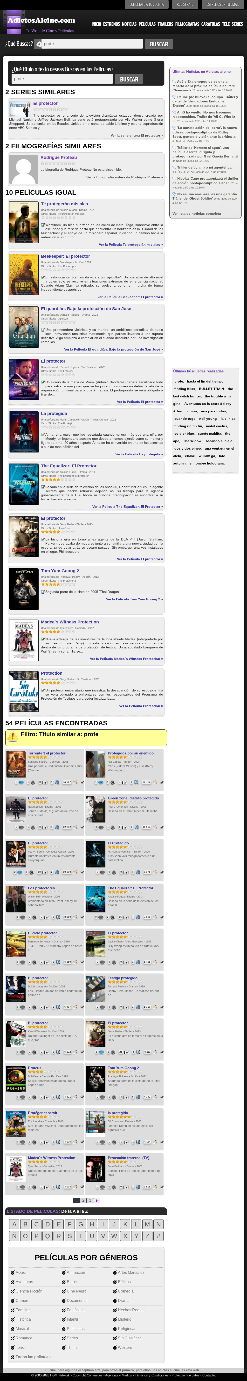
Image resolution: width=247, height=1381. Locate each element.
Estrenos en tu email (222, 4)
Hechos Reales (131, 1310)
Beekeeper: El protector (65, 256)
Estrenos (111, 24)
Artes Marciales (131, 1272)
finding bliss (184, 389)
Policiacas (76, 1329)
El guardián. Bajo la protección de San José (86, 308)
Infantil (72, 1319)
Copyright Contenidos (88, 1375)
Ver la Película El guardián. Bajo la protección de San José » (113, 349)
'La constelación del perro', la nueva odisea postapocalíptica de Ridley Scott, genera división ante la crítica (204, 132)
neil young (208, 419)
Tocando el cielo (219, 441)
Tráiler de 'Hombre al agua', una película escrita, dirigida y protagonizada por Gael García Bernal (203, 152)
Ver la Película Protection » (141, 706)
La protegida (54, 413)
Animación (76, 1272)
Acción (21, 1272)
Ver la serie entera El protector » (137, 135)
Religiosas (127, 1329)
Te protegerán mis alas (64, 203)
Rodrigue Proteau (59, 157)
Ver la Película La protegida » (139, 454)
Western (125, 1347)
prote (178, 381)
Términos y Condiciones (152, 1375)
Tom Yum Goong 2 (60, 570)
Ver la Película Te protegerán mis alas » (131, 244)
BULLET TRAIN (211, 389)
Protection (51, 673)
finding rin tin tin (188, 426)
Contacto (208, 1375)
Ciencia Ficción (29, 1291)
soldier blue (184, 433)
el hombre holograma (207, 463)
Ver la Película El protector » (140, 402)
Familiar (23, 1310)
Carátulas (210, 24)
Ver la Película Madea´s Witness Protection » (126, 659)
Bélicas (124, 1282)
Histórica (23, 1319)
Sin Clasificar (129, 1338)
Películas (147, 24)
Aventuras (24, 1282)
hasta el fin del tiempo (205, 381)
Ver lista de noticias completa (196, 213)
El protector (45, 103)
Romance (24, 1338)
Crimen (22, 1301)
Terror (21, 1347)
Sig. (96, 1200)
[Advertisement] (205, 292)
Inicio (96, 24)
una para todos (213, 411)
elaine (190, 456)
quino (192, 411)
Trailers (165, 24)
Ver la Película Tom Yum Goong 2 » (134, 599)
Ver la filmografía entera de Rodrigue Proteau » (124, 177)
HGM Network (60, 1375)
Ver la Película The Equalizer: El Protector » (127, 506)
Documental (77, 1301)
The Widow (192, 441)
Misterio (124, 1319)
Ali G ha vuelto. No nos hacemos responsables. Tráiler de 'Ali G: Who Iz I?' (203, 116)
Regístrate (185, 4)
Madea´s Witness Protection (70, 622)
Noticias (129, 24)
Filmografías (187, 24)
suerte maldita (209, 433)
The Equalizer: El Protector (68, 466)
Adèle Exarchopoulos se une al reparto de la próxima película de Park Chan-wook (203, 86)
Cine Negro (77, 1291)
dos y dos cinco (187, 448)
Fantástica (76, 1310)
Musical (22, 1329)
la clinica (228, 419)
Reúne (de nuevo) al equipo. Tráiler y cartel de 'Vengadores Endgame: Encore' (205, 101)
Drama (124, 1301)
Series (237, 24)
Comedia (126, 1291)
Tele (226, 24)
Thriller (73, 1347)
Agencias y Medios (118, 1375)
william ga (207, 456)
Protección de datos (185, 1375)
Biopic (72, 1282)
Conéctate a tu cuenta (147, 4)
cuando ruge (184, 419)
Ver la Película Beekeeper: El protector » (130, 297)
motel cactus (216, 426)
